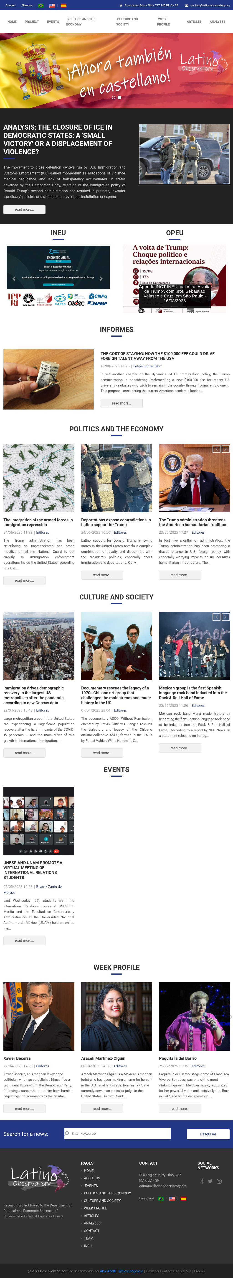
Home (12, 21)
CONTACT (91, 1233)
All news (26, 5)
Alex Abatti (108, 1273)
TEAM (88, 1240)
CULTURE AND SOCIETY (127, 21)
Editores (42, 534)
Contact (11, 5)
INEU (88, 1248)
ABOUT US (92, 1180)
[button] (14, 279)
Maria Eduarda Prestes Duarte (156, 367)
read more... (24, 209)
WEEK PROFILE (163, 21)
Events (53, 21)
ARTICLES (194, 21)
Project (32, 21)
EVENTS (91, 1188)
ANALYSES (217, 21)
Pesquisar (208, 1136)
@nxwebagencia (130, 1273)
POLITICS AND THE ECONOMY (80, 21)
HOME (89, 1173)
